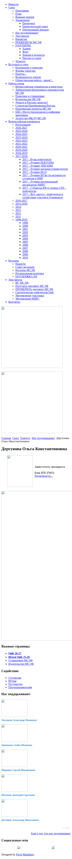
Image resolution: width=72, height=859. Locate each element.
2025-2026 (21, 130)
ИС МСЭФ (22, 282)
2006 (25, 244)
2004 (25, 238)
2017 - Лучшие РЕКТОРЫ (38, 162)
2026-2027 (21, 127)
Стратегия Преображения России (35, 105)
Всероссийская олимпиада (24, 121)
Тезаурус (20, 61)
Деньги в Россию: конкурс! (31, 102)
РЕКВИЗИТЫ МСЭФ (28, 42)
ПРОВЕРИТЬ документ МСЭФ (34, 289)
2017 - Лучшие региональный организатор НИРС (40, 183)
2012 (18, 213)
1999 (25, 222)
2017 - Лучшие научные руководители (45, 168)
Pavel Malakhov (25, 854)
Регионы (13, 260)
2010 (25, 257)
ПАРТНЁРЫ (23, 45)
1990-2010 (21, 219)
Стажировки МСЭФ (20, 660)
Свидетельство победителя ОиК (34, 292)
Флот (25, 51)
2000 (25, 225)
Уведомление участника (29, 295)
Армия (26, 48)
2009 (25, 254)
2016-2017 (21, 200)
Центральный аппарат (35, 29)
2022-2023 (21, 140)
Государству (15, 684)
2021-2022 (21, 143)
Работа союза (16, 83)
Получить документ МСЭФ (31, 286)
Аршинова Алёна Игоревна (16, 745)
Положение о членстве (29, 67)
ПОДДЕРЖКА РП (26, 276)
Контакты (14, 301)
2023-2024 (21, 137)
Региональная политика (29, 273)
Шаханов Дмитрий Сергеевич (18, 795)
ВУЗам (12, 680)
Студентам (14, 677)
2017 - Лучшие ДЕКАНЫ (37, 165)
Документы (22, 35)
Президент (28, 23)
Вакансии (21, 39)
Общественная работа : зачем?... (34, 80)
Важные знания (24, 16)
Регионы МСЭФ (25, 270)
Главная (6, 438)
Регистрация (22, 124)
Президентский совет (35, 26)
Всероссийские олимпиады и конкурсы (39, 86)
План (18, 13)
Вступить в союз (18, 64)
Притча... (20, 73)
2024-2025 (21, 134)
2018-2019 (21, 153)
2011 (18, 216)
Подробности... (44, 475)
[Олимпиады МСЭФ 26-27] (32, 366)
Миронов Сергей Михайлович (18, 770)
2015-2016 (21, 203)
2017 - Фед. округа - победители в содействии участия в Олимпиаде (42, 196)
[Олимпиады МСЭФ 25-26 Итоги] (32, 432)
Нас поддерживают (26, 32)
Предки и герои (31, 58)
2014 (18, 206)
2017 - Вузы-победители (36, 159)
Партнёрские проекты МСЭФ (33, 108)
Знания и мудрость (33, 54)
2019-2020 (21, 149)
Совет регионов (24, 267)
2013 (18, 210)
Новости (13, 4)
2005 (25, 241)
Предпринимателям (20, 687)
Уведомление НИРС (27, 298)
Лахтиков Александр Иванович (19, 720)
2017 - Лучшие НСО (34, 172)
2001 (25, 229)
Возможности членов (28, 77)
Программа (22, 10)
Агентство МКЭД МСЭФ (30, 118)
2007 (25, 248)
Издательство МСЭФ (28, 99)
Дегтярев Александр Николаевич (20, 820)
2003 (25, 235)
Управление (22, 20)
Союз (11, 7)
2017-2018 (21, 156)
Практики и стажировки (30, 96)
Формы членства (25, 70)
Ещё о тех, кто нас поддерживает (51, 833)
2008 (25, 251)
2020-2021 (21, 146)
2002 (25, 232)
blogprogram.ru (66, 828)
